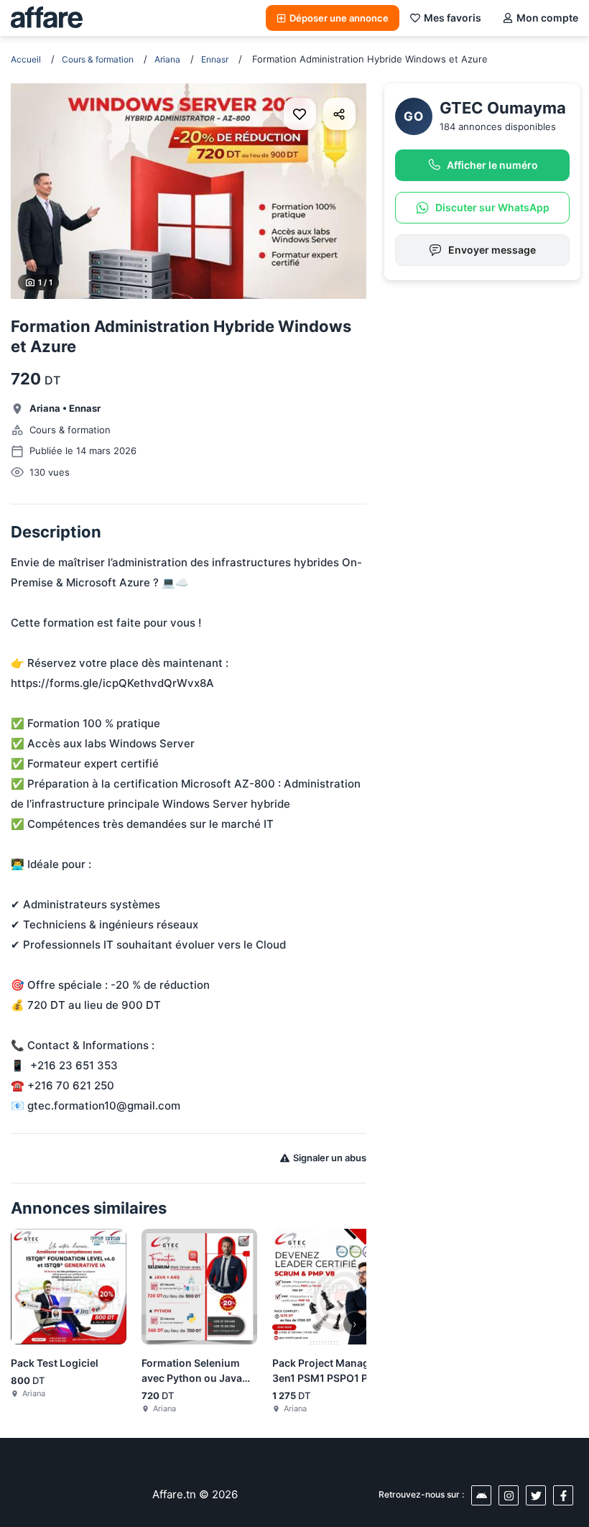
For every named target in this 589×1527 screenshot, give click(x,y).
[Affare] (47, 18)
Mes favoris (452, 17)
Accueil (26, 59)
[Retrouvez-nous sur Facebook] (563, 1495)
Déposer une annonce (339, 18)
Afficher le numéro (492, 165)
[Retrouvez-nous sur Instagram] (508, 1495)
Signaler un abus (329, 1157)
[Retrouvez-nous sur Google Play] (481, 1495)
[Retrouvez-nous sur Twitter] (536, 1495)
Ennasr (214, 59)
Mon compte (547, 17)
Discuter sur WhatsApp (492, 207)
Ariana (167, 59)
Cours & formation (98, 59)
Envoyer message (492, 250)
